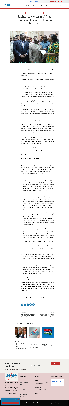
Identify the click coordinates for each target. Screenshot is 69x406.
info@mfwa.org (38, 395)
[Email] (30, 304)
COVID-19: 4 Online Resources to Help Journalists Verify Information (34, 346)
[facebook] (49, 403)
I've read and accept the (38, 365)
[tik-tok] (60, 403)
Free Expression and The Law (47, 341)
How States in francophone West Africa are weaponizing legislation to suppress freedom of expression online (21, 346)
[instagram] (54, 403)
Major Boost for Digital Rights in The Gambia (47, 345)
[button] (33, 304)
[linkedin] (57, 403)
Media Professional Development (33, 341)
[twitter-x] (52, 403)
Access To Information (34, 339)
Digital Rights (18, 339)
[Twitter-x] (22, 304)
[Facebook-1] (25, 304)
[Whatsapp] (28, 304)
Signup (10, 402)
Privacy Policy (41, 365)
